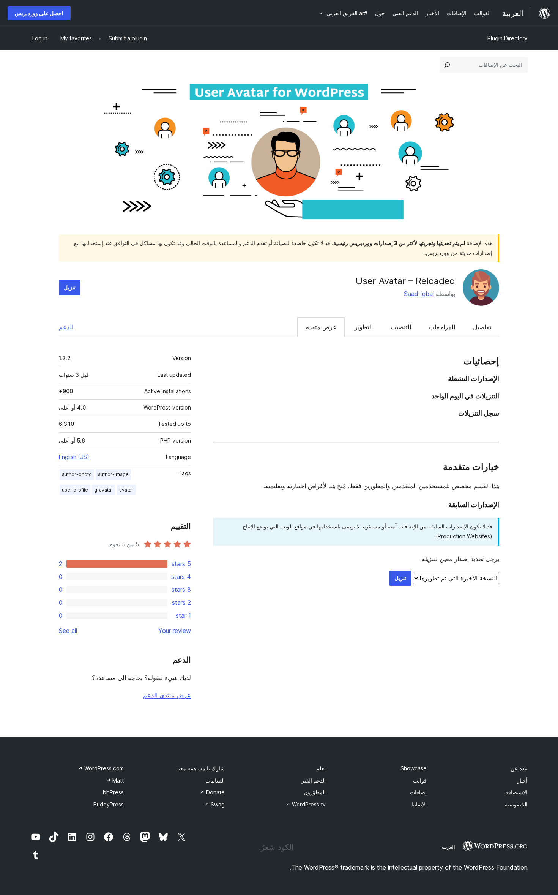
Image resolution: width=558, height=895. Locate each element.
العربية (448, 847)
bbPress (113, 792)
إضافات (418, 792)
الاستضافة (516, 792)
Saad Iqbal (419, 293)
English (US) (74, 457)
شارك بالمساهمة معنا (201, 768)
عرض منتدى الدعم (167, 695)
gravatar (103, 490)
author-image (113, 474)
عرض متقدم (321, 327)
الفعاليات (215, 780)
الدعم (66, 327)
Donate (212, 792)
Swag (214, 804)
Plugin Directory (507, 38)
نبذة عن (519, 768)
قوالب (420, 780)
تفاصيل (482, 327)
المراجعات (442, 327)
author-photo (77, 474)
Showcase (413, 768)
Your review (174, 630)
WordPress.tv (305, 804)
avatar (126, 490)
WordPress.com (101, 768)
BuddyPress (108, 804)
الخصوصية (516, 804)
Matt (115, 780)
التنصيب (401, 327)
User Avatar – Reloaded (405, 280)
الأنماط (419, 804)
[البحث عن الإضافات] (447, 65)
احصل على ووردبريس (39, 13)
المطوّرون (315, 792)
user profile (75, 490)
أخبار (522, 780)
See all (68, 630)
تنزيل (70, 287)
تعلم (321, 768)
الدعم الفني (313, 780)
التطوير (364, 327)
